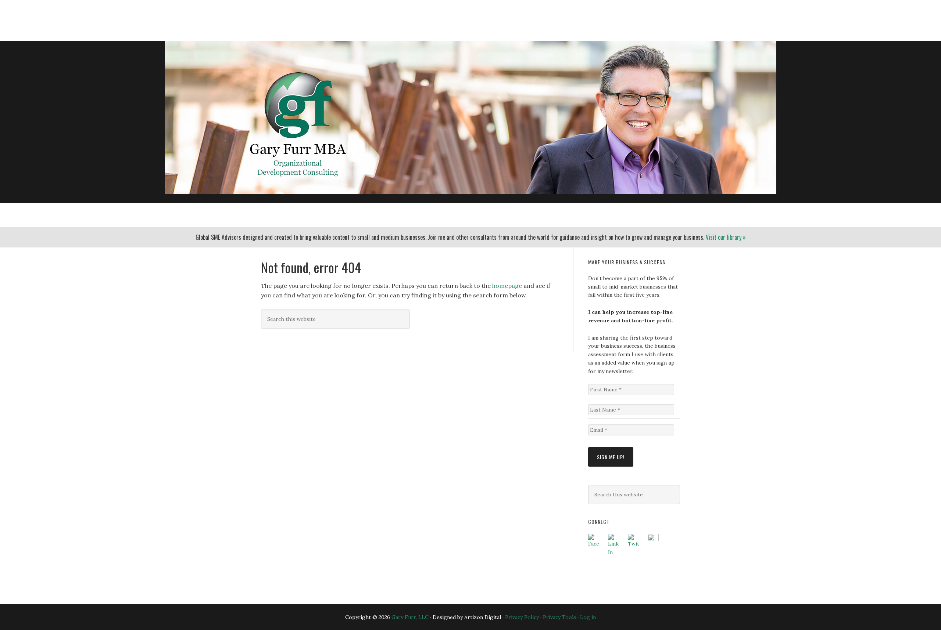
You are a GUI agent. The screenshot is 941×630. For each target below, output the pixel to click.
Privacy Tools (559, 617)
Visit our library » (726, 237)
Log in (588, 617)
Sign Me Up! (611, 457)
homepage (507, 285)
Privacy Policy (522, 617)
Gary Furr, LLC (293, 16)
